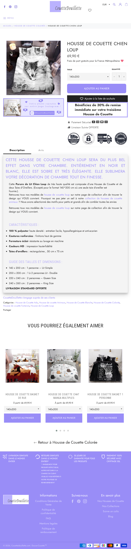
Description (17, 150)
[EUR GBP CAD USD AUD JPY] (106, 5)
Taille (69, 70)
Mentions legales (48, 523)
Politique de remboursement (48, 530)
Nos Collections (110, 506)
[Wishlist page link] (89, 10)
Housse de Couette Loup (42, 305)
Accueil (7, 26)
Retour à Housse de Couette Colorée (67, 442)
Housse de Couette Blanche (79, 302)
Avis (41, 150)
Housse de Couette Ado (26, 302)
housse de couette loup (57, 195)
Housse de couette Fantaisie (16, 305)
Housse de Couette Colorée (29, 26)
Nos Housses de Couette (110, 501)
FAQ (48, 518)
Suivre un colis (111, 511)
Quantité (116, 69)
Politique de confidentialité (48, 511)
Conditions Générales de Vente (48, 502)
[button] (56, 430)
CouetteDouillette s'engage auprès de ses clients (29, 297)
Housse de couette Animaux (52, 302)
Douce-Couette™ (39, 545)
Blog (110, 516)
